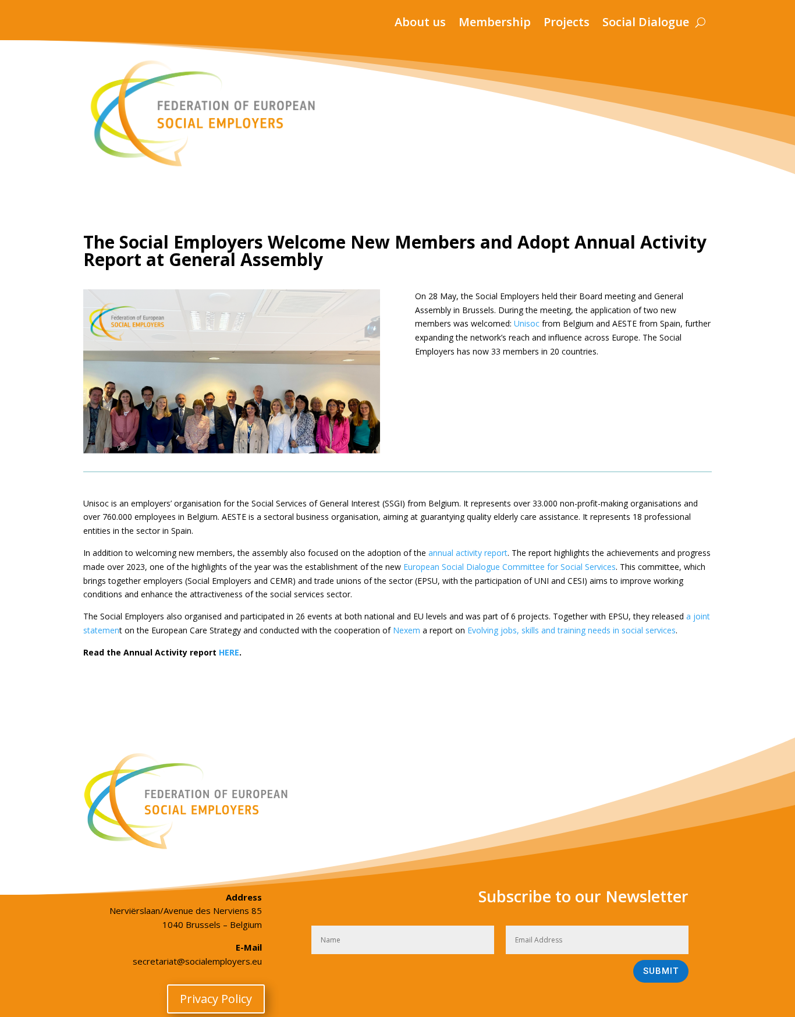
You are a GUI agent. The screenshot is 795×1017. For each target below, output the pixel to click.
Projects (567, 24)
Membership (495, 24)
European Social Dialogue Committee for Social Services (509, 566)
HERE (229, 652)
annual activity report (467, 552)
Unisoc (527, 323)
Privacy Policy (216, 999)
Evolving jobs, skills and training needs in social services (571, 630)
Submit (661, 971)
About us (420, 24)
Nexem (406, 630)
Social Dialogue (645, 24)
